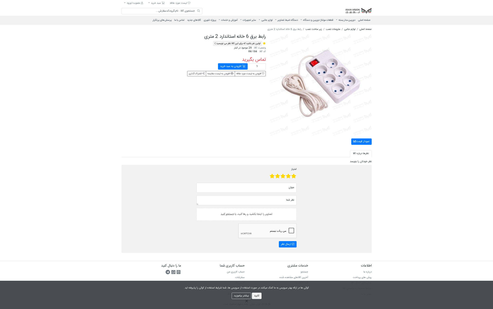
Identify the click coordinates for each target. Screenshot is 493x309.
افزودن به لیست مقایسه (219, 74)
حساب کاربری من (236, 272)
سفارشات (240, 277)
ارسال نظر (286, 244)
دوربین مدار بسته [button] (346, 20)
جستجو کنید (227, 214)
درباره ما (367, 272)
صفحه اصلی (364, 20)
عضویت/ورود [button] (133, 3)
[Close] (246, 301)
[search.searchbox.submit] (198, 11)
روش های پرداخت (362, 277)
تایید (256, 295)
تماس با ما (179, 20)
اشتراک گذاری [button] (195, 74)
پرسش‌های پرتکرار (162, 20)
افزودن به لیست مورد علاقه (249, 74)
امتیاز (294, 169)
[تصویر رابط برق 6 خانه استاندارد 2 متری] (321, 85)
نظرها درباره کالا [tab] (361, 153)
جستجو (304, 272)
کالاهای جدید (194, 20)
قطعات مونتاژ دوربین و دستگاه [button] (317, 20)
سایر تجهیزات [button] (249, 20)
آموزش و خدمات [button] (229, 20)
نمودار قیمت (362, 141)
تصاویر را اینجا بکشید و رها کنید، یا (246, 214)
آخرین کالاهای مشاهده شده (294, 277)
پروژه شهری (210, 20)
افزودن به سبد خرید (231, 66)
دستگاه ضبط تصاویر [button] (287, 20)
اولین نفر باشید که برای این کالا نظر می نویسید (238, 43)
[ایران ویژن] (323, 11)
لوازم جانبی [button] (266, 20)
